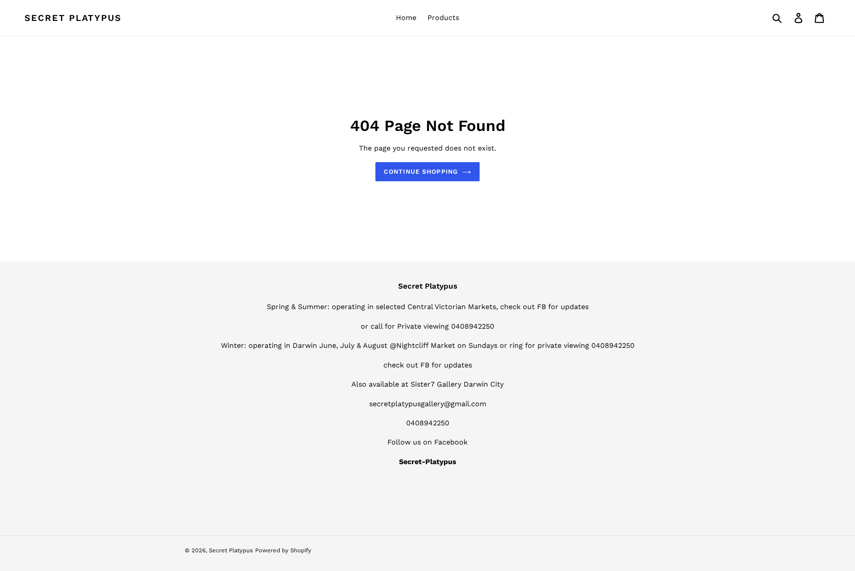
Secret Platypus (73, 17)
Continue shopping (421, 171)
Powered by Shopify (283, 550)
